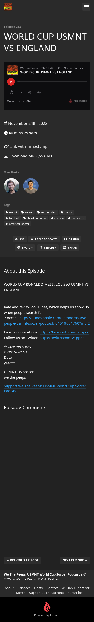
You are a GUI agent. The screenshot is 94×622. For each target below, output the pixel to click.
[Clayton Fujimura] (11, 186)
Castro (74, 239)
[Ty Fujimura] (31, 186)
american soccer (18, 224)
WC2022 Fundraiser (75, 588)
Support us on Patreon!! (46, 593)
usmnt (12, 212)
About (9, 588)
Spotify (27, 247)
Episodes (24, 588)
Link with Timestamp (28, 146)
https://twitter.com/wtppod (62, 337)
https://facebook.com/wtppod (64, 332)
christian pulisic (36, 218)
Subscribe (75, 593)
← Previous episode (23, 560)
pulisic (68, 212)
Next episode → (75, 560)
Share (72, 247)
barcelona (77, 218)
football (13, 218)
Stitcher (50, 247)
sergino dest (48, 212)
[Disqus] (47, 478)
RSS (22, 239)
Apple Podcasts (46, 239)
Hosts (38, 588)
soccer (28, 212)
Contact (52, 588)
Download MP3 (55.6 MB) (31, 156)
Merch (20, 593)
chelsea (59, 218)
